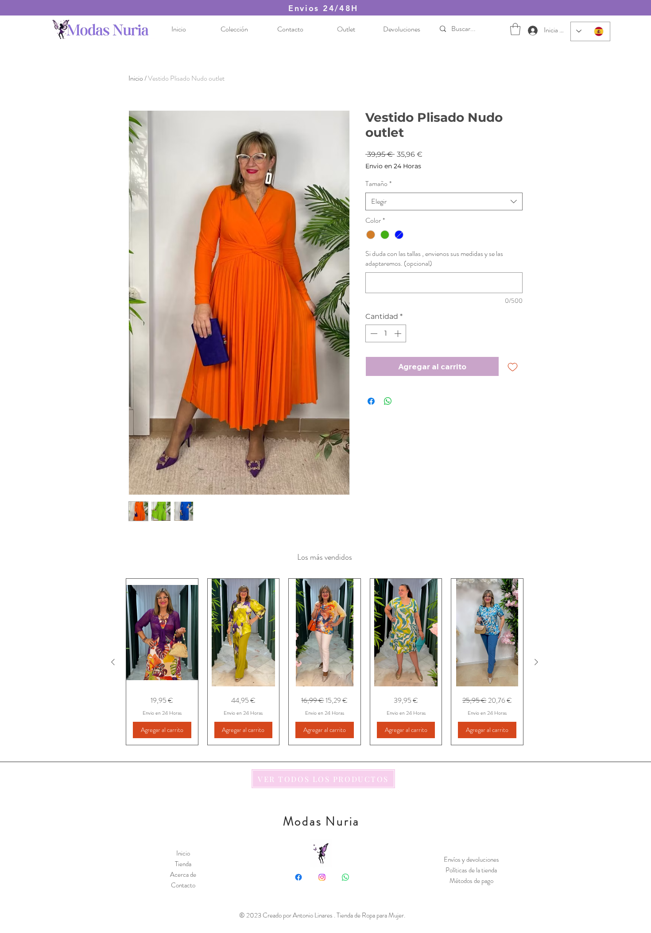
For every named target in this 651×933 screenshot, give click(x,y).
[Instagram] (322, 877)
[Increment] (398, 333)
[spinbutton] (385, 333)
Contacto (183, 885)
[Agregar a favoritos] (513, 366)
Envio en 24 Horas (393, 166)
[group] (325, 662)
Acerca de (183, 874)
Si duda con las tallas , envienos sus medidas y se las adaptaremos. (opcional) (434, 258)
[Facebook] (298, 877)
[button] (515, 29)
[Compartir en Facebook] (371, 401)
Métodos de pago (471, 881)
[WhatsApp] (345, 877)
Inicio (135, 78)
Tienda (183, 864)
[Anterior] (113, 662)
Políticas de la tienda (471, 870)
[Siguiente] (536, 662)
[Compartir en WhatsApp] (388, 401)
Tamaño (378, 184)
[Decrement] (373, 333)
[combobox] (444, 201)
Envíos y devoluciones (471, 859)
